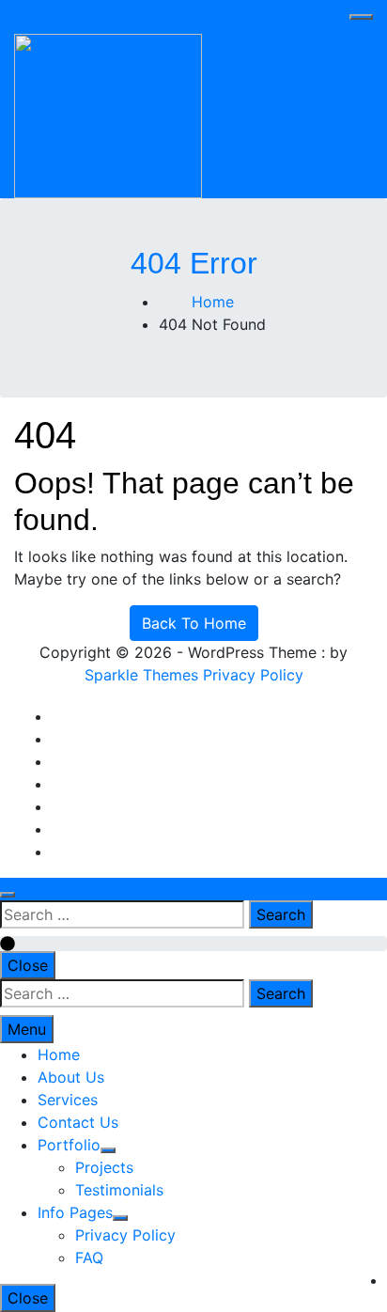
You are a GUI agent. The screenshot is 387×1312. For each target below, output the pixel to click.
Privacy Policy (253, 674)
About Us (71, 1077)
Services (68, 1099)
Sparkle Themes (141, 674)
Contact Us (78, 1122)
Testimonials (119, 1189)
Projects (104, 1167)
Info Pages (75, 1212)
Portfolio (69, 1144)
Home (59, 1054)
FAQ (89, 1257)
